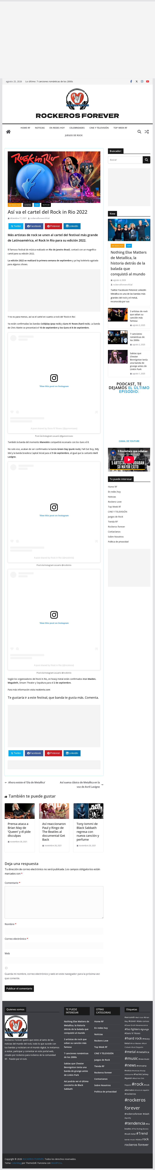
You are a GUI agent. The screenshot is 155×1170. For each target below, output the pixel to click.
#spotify (128, 1118)
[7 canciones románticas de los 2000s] (118, 339)
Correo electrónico (16, 938)
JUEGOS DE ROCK (73, 135)
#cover (132, 1021)
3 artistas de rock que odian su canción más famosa (139, 316)
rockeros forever (137, 1144)
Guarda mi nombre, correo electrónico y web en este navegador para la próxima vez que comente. (52, 976)
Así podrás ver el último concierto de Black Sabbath (76, 1085)
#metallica (142, 1052)
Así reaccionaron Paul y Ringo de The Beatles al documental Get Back (54, 832)
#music (131, 1058)
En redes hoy (14, 205)
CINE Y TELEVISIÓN (99, 127)
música (139, 1139)
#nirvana (141, 1065)
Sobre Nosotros (116, 536)
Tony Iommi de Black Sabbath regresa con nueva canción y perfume (88, 832)
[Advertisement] (77, 21)
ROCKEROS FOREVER (77, 115)
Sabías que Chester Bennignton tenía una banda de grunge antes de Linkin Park (139, 361)
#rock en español (142, 1090)
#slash (146, 1113)
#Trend (142, 1133)
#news (130, 1065)
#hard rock (133, 1038)
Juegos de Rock (115, 516)
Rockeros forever (116, 526)
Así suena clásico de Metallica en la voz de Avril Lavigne (80, 784)
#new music (144, 1059)
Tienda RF (113, 521)
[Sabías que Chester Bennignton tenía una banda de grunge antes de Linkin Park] (118, 363)
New (37, 205)
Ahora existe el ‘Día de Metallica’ (26, 782)
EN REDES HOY (57, 127)
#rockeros (130, 1093)
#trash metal (130, 1134)
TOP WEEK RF (120, 127)
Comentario (12, 882)
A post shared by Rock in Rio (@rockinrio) (54, 557)
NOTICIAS (40, 127)
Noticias (112, 496)
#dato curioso (143, 1021)
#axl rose (139, 1017)
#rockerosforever (133, 1113)
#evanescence (142, 1025)
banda (127, 1140)
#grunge (144, 1029)
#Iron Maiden (135, 1043)
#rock (137, 1084)
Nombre (10, 924)
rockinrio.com (43, 689)
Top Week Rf (114, 506)
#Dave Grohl (130, 1025)
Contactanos (114, 531)
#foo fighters (132, 1029)
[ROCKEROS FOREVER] (8, 131)
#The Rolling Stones (140, 1129)
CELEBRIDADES (77, 127)
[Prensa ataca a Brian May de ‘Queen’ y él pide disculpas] (20, 805)
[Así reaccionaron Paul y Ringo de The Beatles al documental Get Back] (54, 805)
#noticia (128, 1070)
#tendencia (135, 1123)
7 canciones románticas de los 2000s (55, 81)
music (132, 1139)
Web (7, 953)
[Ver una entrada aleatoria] (146, 131)
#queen (128, 1078)
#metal (130, 1051)
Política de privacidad (118, 541)
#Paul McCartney (141, 1074)
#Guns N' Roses (132, 1033)
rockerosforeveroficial (39, 218)
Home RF (112, 486)
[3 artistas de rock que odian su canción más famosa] (118, 318)
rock (145, 1139)
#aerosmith (130, 1017)
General (27, 205)
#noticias (136, 1070)
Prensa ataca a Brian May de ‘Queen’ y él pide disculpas (19, 830)
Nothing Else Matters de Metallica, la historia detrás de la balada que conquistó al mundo (129, 263)
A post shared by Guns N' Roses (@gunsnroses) (54, 428)
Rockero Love (115, 501)
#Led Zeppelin (137, 1047)
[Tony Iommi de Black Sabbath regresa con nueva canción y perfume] (88, 805)
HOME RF (25, 127)
